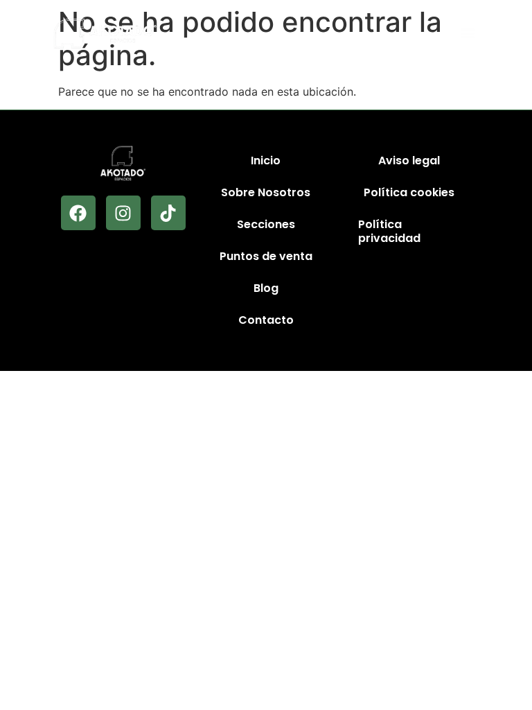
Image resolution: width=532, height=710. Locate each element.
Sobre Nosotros (265, 192)
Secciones (266, 224)
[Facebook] (78, 213)
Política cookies (409, 192)
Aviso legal (409, 160)
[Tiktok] (168, 213)
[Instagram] (123, 213)
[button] (467, 33)
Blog (266, 288)
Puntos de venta (266, 256)
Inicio (266, 160)
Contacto (266, 320)
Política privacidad (389, 231)
